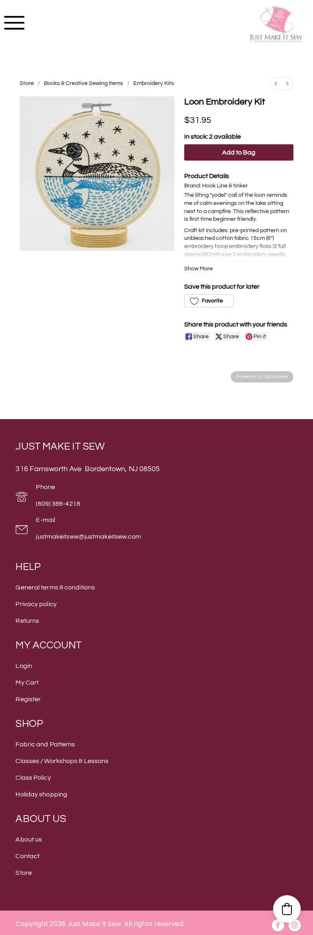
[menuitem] (276, 83)
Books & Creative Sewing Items (83, 83)
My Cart (27, 682)
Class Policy (33, 777)
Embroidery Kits (153, 83)
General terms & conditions (55, 587)
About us (28, 839)
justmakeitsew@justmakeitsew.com (88, 536)
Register (28, 699)
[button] (209, 300)
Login (23, 666)
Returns (27, 621)
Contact (27, 856)
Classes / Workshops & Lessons (61, 761)
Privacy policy (35, 604)
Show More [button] (198, 269)
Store (27, 83)
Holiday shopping (41, 794)
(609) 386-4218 (58, 503)
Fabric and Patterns (45, 744)
